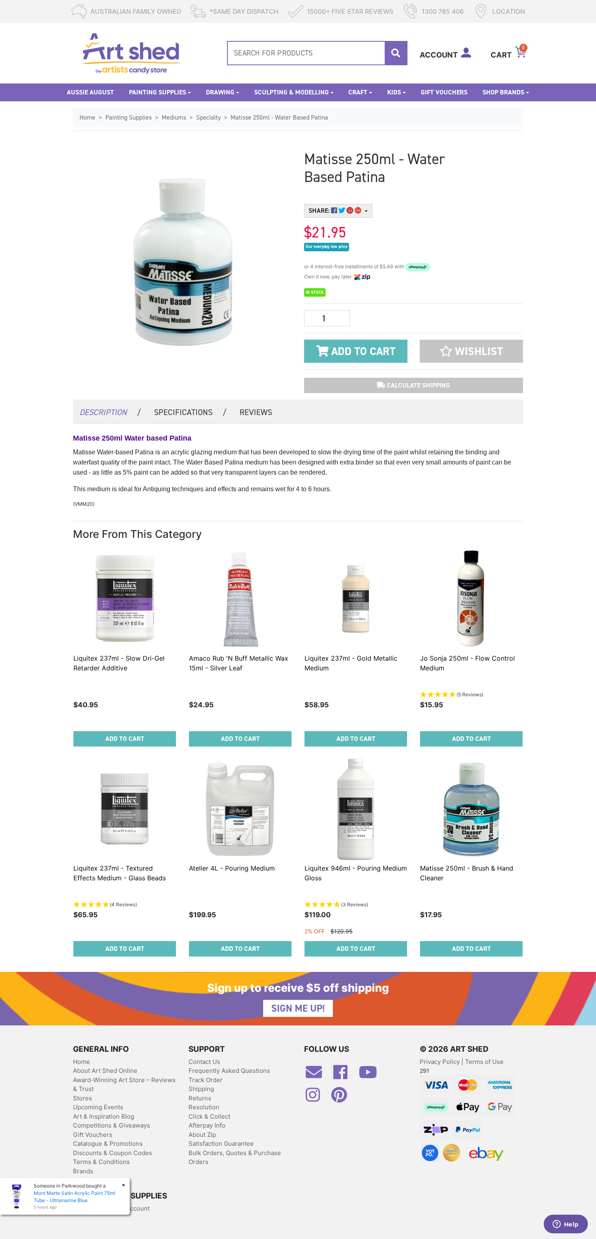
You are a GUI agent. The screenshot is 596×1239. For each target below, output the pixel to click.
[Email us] (318, 1075)
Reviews (256, 412)
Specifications (190, 412)
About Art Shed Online (105, 1070)
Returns (200, 1098)
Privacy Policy (440, 1062)
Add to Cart (361, 351)
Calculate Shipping (417, 385)
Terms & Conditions (101, 1162)
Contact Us (204, 1062)
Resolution (204, 1107)
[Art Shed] (131, 52)
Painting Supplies (157, 92)
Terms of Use (484, 1062)
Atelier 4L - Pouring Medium (232, 868)
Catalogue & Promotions (108, 1143)
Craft (357, 92)
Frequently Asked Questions (229, 1070)
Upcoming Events (98, 1107)
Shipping (201, 1089)
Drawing (220, 92)
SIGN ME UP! (298, 1008)
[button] (471, 351)
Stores (82, 1098)
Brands (83, 1171)
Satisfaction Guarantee (221, 1143)
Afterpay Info (207, 1125)
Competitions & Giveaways (111, 1125)
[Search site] (396, 53)
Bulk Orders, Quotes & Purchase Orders (235, 1157)
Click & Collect (209, 1116)
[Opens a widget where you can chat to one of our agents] (565, 1225)
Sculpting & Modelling (291, 92)
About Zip (202, 1134)
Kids (394, 92)
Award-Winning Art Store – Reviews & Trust (124, 1084)
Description (110, 412)
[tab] (110, 412)
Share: (320, 210)
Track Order (206, 1080)
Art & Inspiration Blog (103, 1116)
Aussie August (90, 92)
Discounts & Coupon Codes (112, 1153)
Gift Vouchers (444, 92)
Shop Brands (503, 92)
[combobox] (317, 53)
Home (81, 1062)
